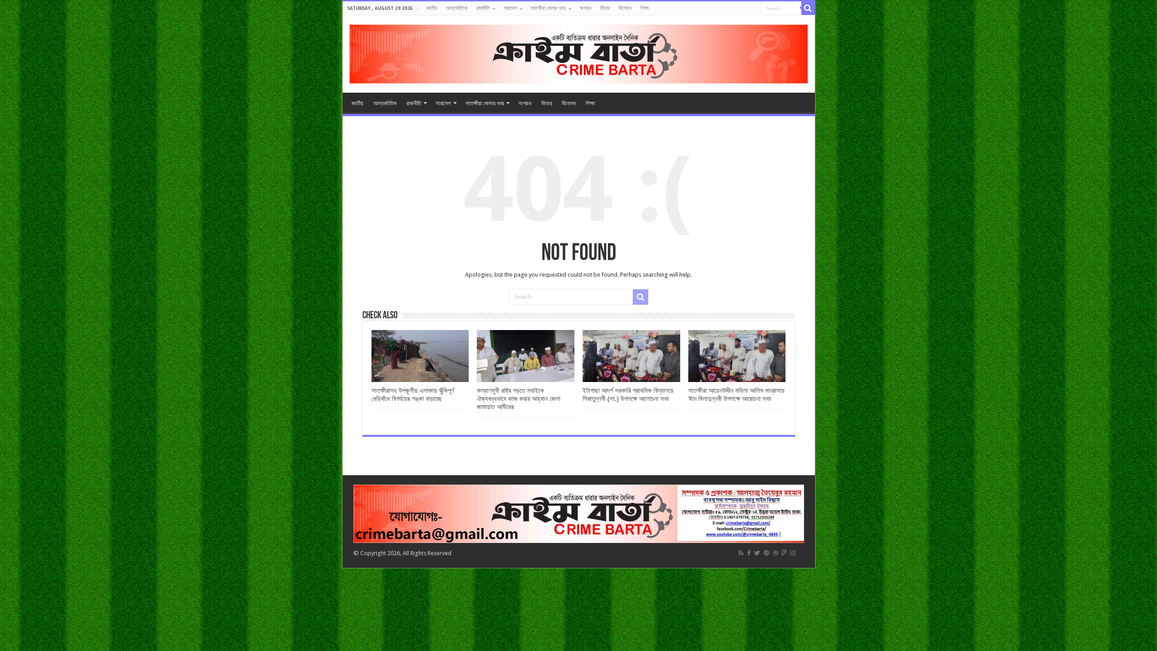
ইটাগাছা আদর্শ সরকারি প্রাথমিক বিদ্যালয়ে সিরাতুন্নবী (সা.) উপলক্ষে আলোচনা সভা (628, 395)
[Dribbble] (775, 552)
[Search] (808, 8)
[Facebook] (749, 552)
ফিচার (605, 8)
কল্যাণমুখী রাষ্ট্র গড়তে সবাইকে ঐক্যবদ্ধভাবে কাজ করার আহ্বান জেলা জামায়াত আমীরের (518, 399)
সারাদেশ (510, 8)
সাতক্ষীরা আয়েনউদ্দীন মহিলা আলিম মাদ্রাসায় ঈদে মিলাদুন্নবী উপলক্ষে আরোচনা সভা (736, 395)
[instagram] (792, 552)
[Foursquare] (784, 552)
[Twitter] (757, 552)
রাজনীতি (483, 8)
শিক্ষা (644, 8)
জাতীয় (432, 8)
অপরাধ (585, 8)
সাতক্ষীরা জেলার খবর (548, 8)
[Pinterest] (766, 552)
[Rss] (741, 552)
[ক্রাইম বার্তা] (578, 52)
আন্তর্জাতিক (456, 8)
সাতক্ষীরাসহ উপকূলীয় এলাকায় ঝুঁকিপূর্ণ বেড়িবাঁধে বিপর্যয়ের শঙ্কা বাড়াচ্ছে (413, 395)
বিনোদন (625, 8)
